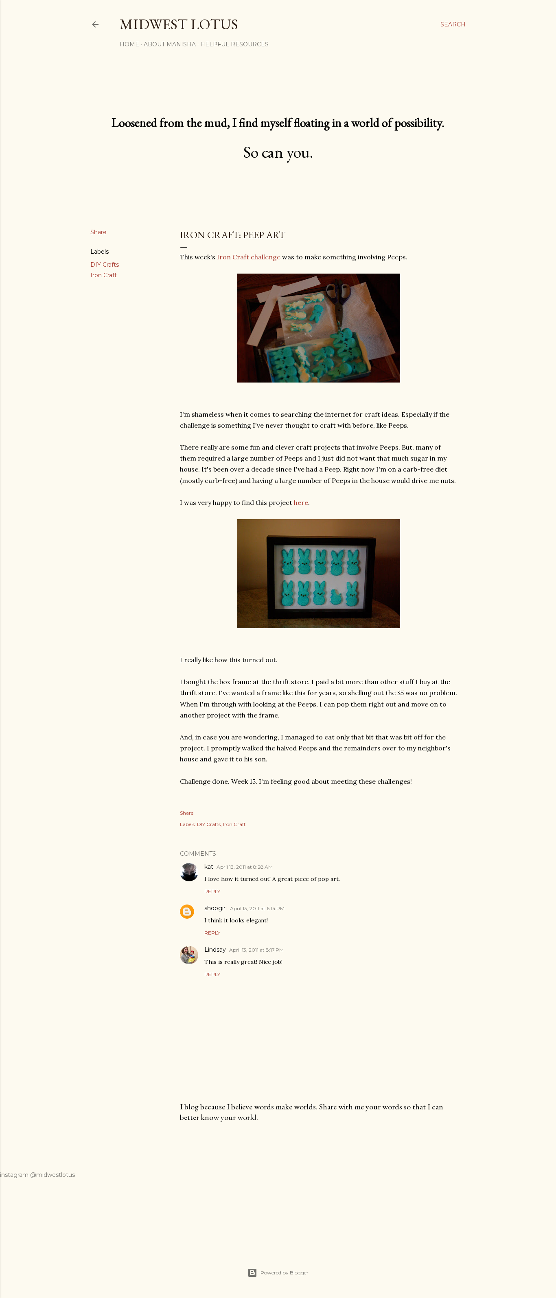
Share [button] (98, 232)
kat (208, 866)
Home (129, 44)
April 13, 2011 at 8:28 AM (245, 867)
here (301, 502)
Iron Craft (103, 275)
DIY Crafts (104, 264)
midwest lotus (179, 24)
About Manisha (170, 44)
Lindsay (215, 949)
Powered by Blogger (284, 1273)
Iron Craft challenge (248, 257)
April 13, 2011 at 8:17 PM (256, 950)
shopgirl (215, 908)
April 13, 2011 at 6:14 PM (257, 908)
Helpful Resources (234, 44)
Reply (212, 891)
